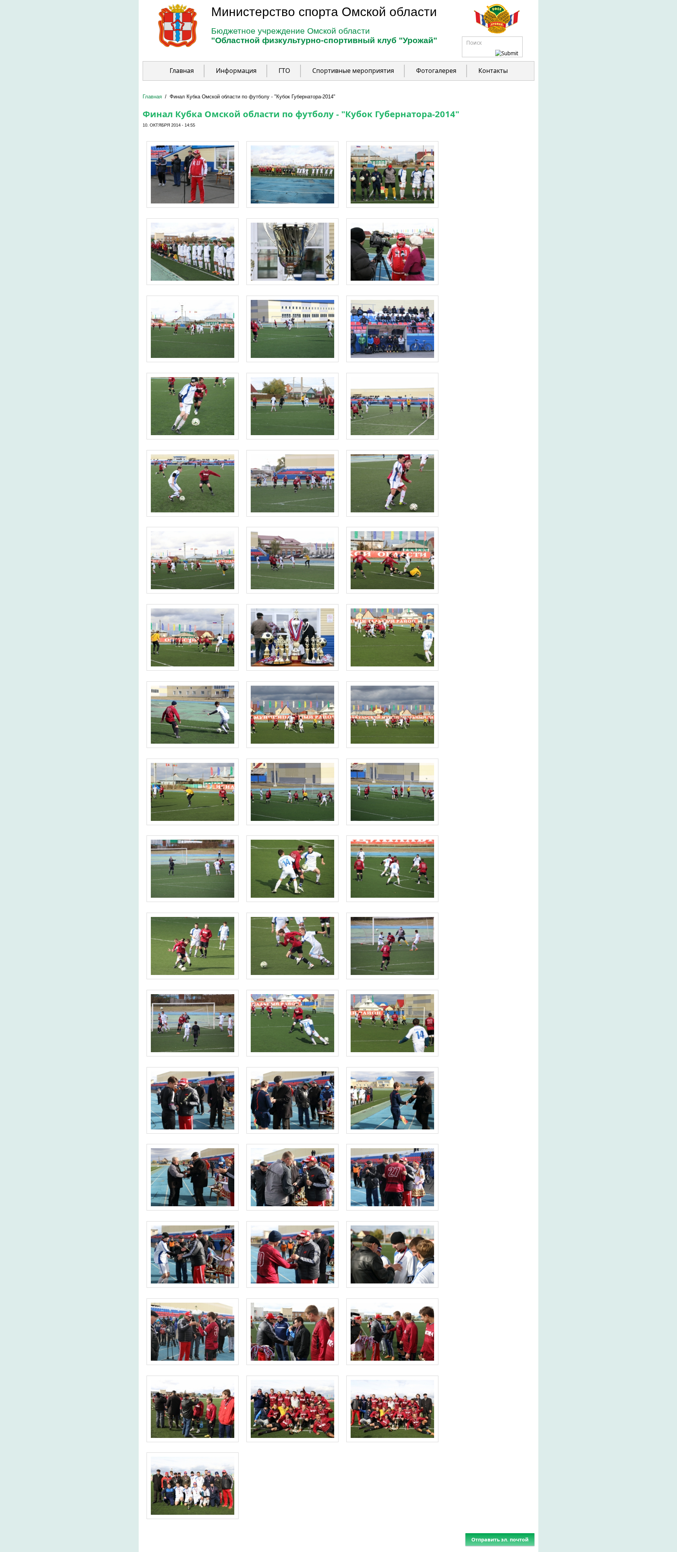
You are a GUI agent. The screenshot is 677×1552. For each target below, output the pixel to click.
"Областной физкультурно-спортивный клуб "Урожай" (324, 40)
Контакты (493, 70)
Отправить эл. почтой (500, 1539)
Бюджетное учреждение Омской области (290, 30)
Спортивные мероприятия (353, 70)
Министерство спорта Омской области (324, 12)
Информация (236, 70)
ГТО (284, 70)
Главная (182, 70)
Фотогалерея (436, 70)
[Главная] (170, 45)
